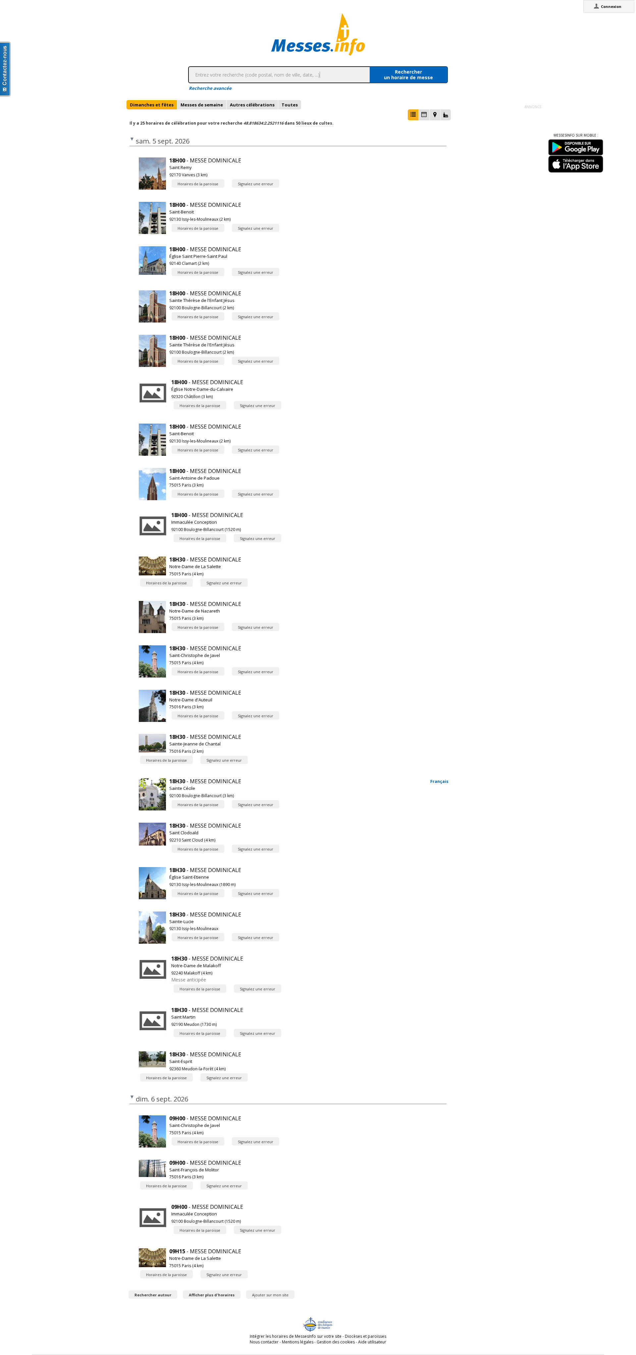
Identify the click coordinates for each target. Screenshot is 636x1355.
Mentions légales (297, 1342)
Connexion (611, 6)
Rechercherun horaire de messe (408, 75)
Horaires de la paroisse (198, 183)
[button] (413, 114)
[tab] (152, 104)
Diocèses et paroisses (365, 1336)
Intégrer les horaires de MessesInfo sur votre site (296, 1336)
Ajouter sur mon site (270, 1294)
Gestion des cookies (336, 1342)
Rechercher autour (152, 1294)
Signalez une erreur (255, 183)
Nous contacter (264, 1342)
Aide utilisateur (372, 1342)
